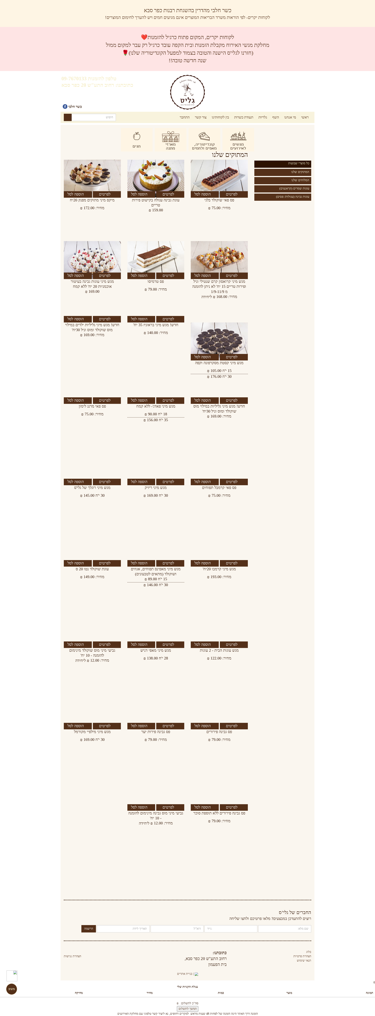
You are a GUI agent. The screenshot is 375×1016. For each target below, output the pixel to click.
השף (275, 117)
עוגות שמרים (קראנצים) (294, 188)
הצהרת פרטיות (302, 956)
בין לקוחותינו (220, 117)
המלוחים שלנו (300, 180)
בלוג (308, 952)
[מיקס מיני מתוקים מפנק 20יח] (92, 179)
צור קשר (201, 117)
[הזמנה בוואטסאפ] (12, 972)
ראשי (305, 117)
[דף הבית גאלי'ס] (187, 92)
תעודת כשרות (243, 117)
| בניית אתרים (186, 973)
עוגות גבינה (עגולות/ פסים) (292, 196)
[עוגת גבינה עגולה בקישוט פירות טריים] (155, 179)
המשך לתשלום (188, 1008)
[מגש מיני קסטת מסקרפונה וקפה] (219, 341)
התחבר (185, 117)
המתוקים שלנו (300, 172)
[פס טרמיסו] (155, 260)
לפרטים (232, 194)
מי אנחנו (290, 117)
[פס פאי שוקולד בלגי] (219, 179)
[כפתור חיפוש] (68, 117)
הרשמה (88, 928)
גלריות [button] (262, 117)
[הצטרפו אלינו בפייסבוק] (65, 107)
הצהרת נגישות (72, 956)
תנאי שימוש (304, 960)
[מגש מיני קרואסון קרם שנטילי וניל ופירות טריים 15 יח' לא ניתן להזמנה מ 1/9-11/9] (219, 260)
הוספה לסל (203, 194)
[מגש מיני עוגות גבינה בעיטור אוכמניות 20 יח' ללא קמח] (92, 260)
